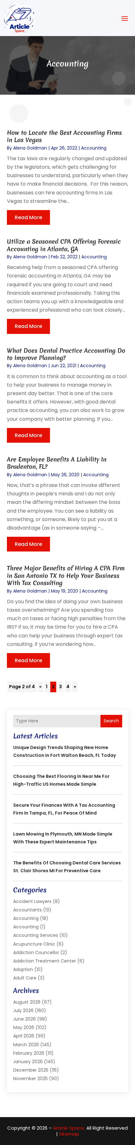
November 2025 (30, 1078)
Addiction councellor (36, 952)
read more (28, 217)
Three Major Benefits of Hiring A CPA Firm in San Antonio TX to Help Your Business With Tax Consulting (66, 575)
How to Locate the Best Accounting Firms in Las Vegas (64, 136)
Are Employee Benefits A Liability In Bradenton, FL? (56, 463)
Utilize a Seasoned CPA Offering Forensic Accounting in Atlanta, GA (64, 245)
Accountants (27, 910)
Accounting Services (35, 935)
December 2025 (30, 1070)
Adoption (23, 969)
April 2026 (23, 1036)
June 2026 (24, 1019)
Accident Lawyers (32, 901)
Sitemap (69, 1134)
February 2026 (28, 1053)
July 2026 (23, 1010)
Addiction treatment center (44, 961)
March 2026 (26, 1045)
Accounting (93, 148)
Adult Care (24, 978)
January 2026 (28, 1061)
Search (111, 721)
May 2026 (23, 1027)
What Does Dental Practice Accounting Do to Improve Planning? (66, 354)
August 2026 (26, 1002)
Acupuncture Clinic (34, 944)
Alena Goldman (30, 148)
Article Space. (69, 1128)
